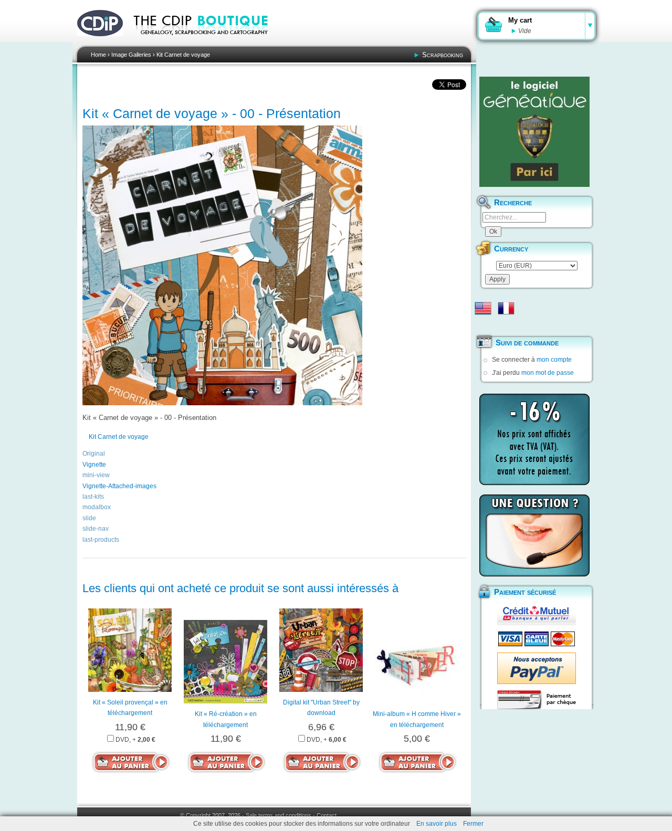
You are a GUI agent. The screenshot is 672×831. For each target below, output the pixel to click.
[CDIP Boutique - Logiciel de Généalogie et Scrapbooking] (207, 42)
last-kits (93, 496)
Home (98, 54)
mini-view (96, 475)
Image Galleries (131, 54)
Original (93, 453)
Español (483, 325)
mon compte (554, 359)
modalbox (96, 507)
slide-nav (95, 528)
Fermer (473, 823)
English (483, 308)
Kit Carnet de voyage (183, 54)
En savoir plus (436, 823)
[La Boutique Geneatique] (534, 132)
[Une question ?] (534, 535)
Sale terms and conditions (278, 815)
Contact (327, 815)
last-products (100, 539)
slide (89, 518)
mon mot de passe (547, 372)
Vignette (94, 464)
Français (506, 308)
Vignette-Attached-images (119, 486)
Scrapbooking (442, 55)
